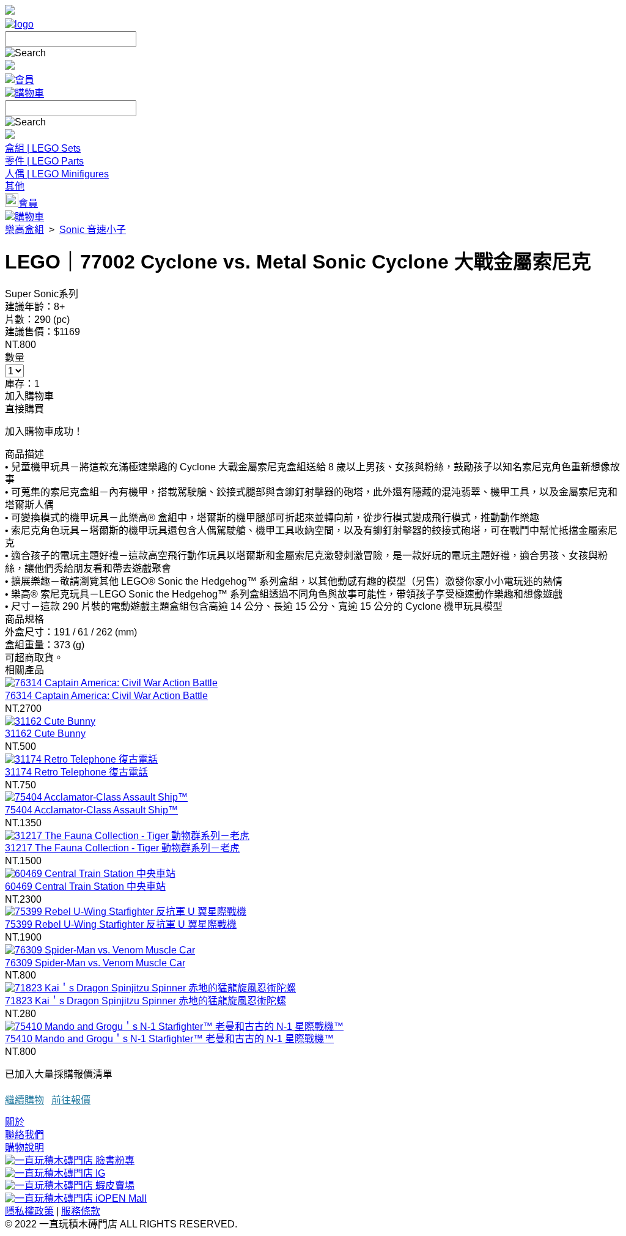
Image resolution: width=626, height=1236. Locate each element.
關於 (14, 1122)
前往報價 (70, 1100)
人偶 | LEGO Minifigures (57, 174)
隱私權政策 (29, 1211)
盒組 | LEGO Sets (43, 148)
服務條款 (80, 1211)
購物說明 (24, 1147)
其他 (14, 186)
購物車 (29, 93)
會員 (24, 80)
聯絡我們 (24, 1135)
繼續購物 (24, 1100)
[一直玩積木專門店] (19, 24)
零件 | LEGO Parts (44, 161)
